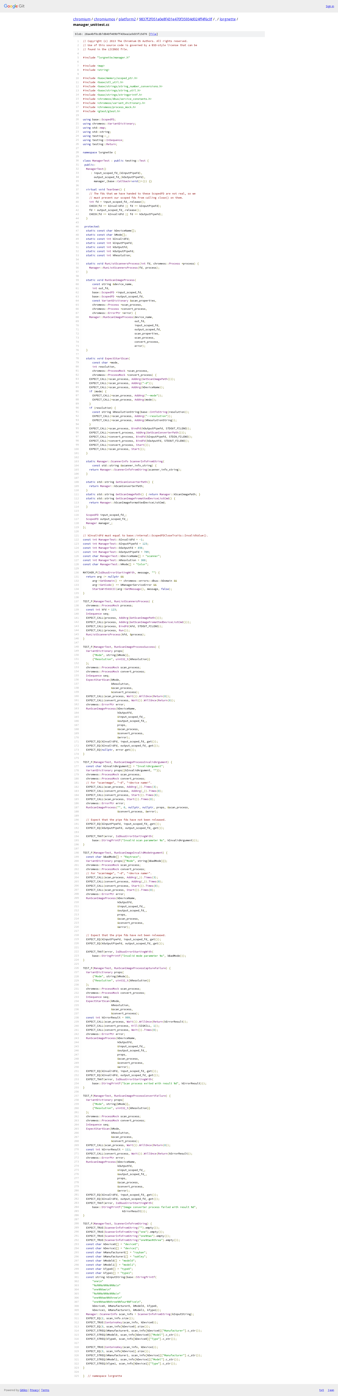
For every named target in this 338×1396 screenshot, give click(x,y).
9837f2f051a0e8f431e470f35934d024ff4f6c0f (175, 19)
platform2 (127, 19)
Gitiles (23, 1390)
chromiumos (104, 19)
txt (321, 1390)
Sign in (330, 6)
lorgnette (228, 19)
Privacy (34, 1390)
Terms (45, 1390)
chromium (82, 19)
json (331, 1390)
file (153, 34)
